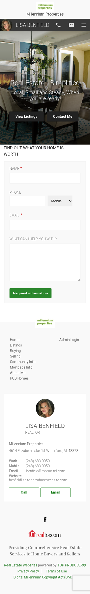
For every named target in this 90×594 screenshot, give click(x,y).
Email (71, 25)
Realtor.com (45, 533)
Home (15, 340)
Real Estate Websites (20, 565)
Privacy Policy (28, 571)
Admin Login (69, 340)
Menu (84, 25)
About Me (18, 373)
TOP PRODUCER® (71, 565)
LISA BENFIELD (32, 25)
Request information (30, 293)
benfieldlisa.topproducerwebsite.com (38, 480)
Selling (15, 356)
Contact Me (62, 116)
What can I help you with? (33, 239)
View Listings (27, 116)
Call (58, 25)
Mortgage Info (21, 367)
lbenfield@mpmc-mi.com (45, 471)
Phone (15, 192)
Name (14, 169)
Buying (15, 351)
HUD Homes (19, 378)
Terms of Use (56, 571)
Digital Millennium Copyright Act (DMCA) (45, 577)
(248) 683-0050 (38, 461)
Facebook (45, 519)
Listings (16, 345)
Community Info (23, 362)
